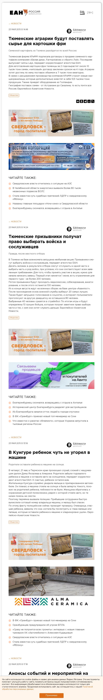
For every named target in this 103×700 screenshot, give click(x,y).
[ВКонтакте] (77, 101)
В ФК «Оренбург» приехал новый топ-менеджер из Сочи (44, 416)
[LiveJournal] (92, 101)
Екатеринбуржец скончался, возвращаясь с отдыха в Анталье (47, 208)
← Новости (15, 23)
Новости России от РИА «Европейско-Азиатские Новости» (19, 12)
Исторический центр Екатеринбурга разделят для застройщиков (50, 407)
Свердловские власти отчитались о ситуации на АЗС (42, 184)
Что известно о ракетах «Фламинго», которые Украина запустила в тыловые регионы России (50, 422)
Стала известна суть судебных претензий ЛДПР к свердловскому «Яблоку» (50, 197)
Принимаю (51, 696)
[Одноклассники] (81, 101)
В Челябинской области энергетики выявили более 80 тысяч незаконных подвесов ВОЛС (47, 189)
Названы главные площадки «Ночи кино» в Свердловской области (50, 204)
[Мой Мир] (89, 101)
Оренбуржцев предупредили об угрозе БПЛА (39, 625)
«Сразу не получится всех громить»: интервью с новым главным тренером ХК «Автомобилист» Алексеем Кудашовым (48, 631)
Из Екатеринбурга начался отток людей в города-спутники (46, 412)
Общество (13, 95)
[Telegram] (85, 101)
